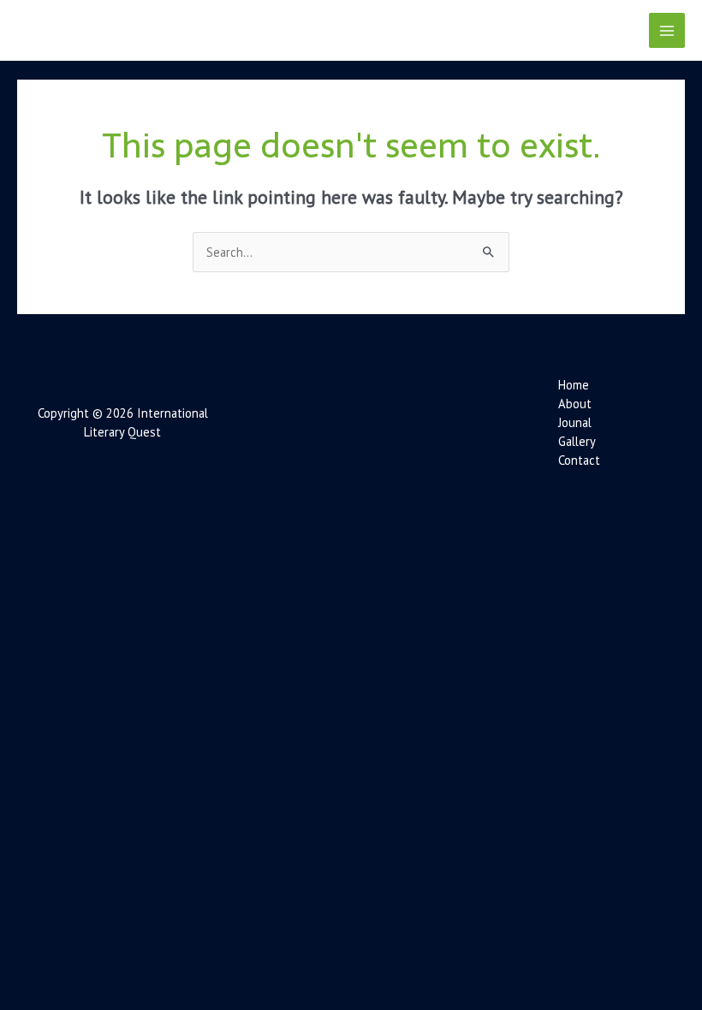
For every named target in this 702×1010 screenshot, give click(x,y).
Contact (579, 460)
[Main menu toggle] (667, 31)
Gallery (577, 441)
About (575, 403)
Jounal (575, 422)
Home (573, 385)
